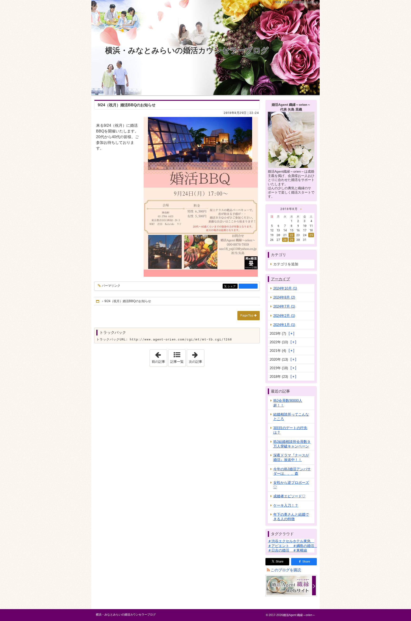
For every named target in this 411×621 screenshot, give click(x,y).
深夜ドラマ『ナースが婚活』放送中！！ (291, 457)
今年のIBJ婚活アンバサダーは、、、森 (292, 471)
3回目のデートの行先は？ (290, 430)
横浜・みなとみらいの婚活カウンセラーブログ (187, 50)
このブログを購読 (286, 570)
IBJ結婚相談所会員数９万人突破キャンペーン (292, 444)
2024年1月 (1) (284, 325)
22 (291, 235)
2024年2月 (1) (284, 316)
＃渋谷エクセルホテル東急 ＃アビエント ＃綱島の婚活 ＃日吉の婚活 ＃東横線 (293, 545)
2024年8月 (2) (284, 297)
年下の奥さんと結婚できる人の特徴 (291, 516)
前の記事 (159, 357)
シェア (233, 286)
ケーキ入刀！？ (285, 505)
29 (291, 240)
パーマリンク (111, 286)
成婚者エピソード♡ (289, 496)
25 (311, 235)
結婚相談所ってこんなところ (291, 416)
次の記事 (196, 357)
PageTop (247, 315)
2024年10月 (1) (285, 288)
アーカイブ (280, 279)
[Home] (98, 301)
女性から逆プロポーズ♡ (291, 484)
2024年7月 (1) (284, 306)
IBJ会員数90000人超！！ (287, 402)
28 (285, 240)
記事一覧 (177, 362)
